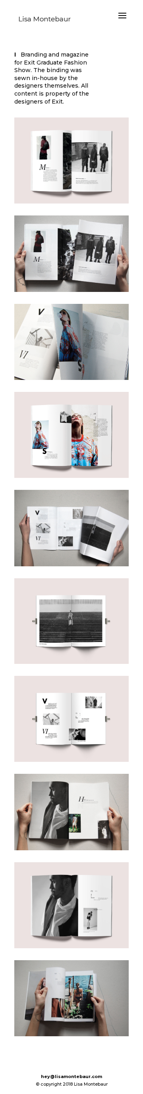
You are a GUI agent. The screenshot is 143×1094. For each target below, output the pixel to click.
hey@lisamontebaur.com (71, 1076)
